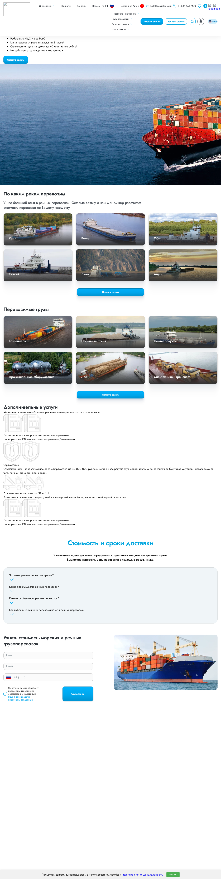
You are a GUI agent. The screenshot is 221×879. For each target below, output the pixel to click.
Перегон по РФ (100, 6)
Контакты (81, 6)
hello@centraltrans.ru (160, 6)
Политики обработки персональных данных (20, 698)
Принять (173, 874)
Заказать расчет (175, 21)
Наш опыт (66, 6)
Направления (119, 29)
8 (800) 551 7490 (187, 6)
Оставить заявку (15, 59)
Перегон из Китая (129, 6)
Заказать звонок (152, 21)
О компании (45, 6)
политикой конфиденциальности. (142, 875)
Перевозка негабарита (124, 13)
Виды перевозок (120, 24)
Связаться (77, 694)
